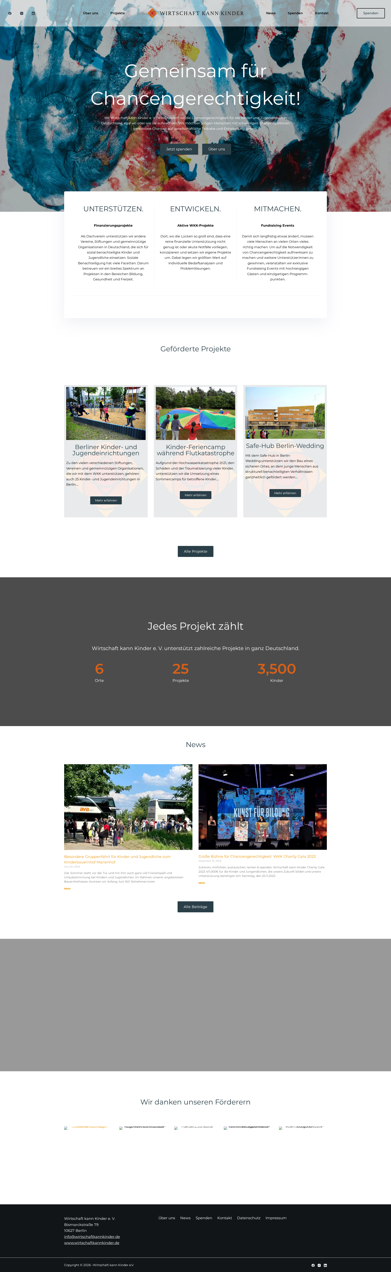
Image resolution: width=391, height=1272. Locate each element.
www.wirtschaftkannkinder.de (91, 1243)
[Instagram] (22, 13)
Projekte (117, 13)
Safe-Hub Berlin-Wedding (285, 446)
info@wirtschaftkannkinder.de (92, 1237)
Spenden (295, 13)
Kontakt (322, 13)
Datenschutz (248, 1218)
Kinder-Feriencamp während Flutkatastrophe (195, 450)
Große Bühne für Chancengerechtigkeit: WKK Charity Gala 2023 (257, 856)
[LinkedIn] (33, 13)
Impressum (276, 1218)
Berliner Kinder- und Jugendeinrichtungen (105, 450)
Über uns (90, 13)
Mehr (67, 888)
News (271, 13)
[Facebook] (10, 13)
